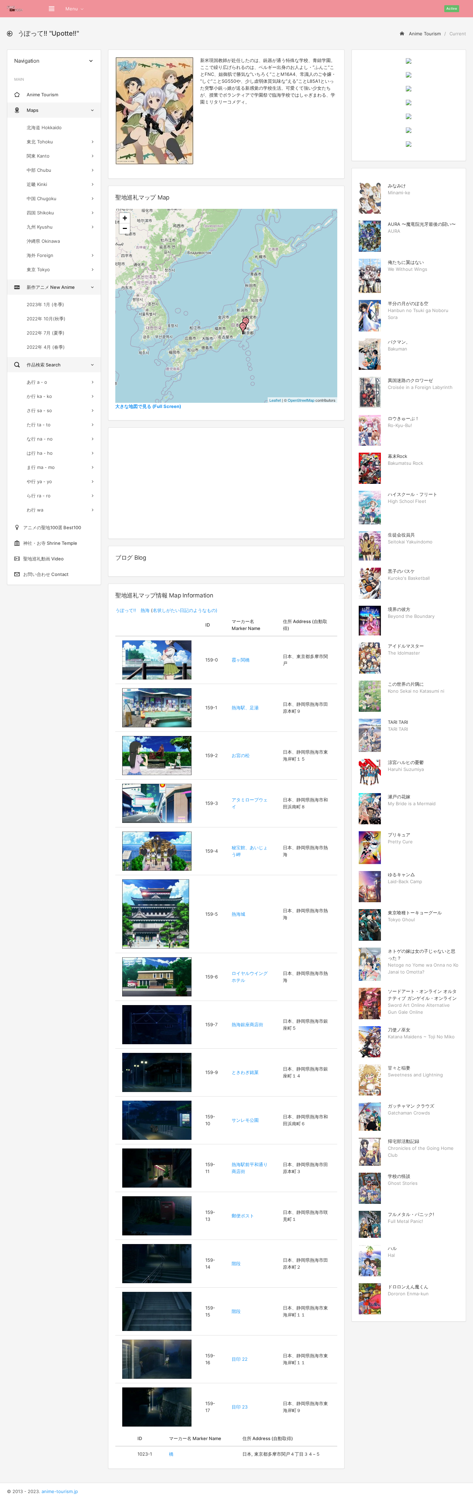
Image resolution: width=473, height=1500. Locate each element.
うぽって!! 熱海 (132, 610)
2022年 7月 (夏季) (45, 333)
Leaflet (275, 400)
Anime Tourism (424, 33)
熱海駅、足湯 (245, 707)
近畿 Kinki (37, 184)
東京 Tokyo (38, 269)
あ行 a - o (37, 382)
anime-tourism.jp (60, 1491)
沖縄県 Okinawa (43, 241)
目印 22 (240, 1359)
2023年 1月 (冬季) (45, 304)
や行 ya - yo (39, 481)
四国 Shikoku (40, 212)
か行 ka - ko (39, 396)
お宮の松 (241, 755)
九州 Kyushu (40, 227)
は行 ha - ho (40, 453)
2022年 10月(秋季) (46, 318)
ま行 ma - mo (41, 467)
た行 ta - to (39, 424)
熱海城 (238, 914)
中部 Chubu (39, 170)
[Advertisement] (226, 483)
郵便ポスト (243, 1215)
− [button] (125, 228)
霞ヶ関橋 (241, 660)
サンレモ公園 (245, 1120)
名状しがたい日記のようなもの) (185, 610)
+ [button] (125, 218)
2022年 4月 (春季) (46, 347)
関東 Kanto (38, 156)
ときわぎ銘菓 (245, 1072)
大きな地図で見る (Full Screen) (148, 406)
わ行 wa (35, 510)
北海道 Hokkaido (44, 127)
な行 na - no (40, 439)
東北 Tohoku (40, 141)
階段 (236, 1263)
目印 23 (240, 1407)
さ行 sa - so (39, 410)
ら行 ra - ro (39, 495)
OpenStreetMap (301, 400)
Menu (71, 8)
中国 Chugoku (41, 198)
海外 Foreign (40, 255)
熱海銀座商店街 (247, 1024)
